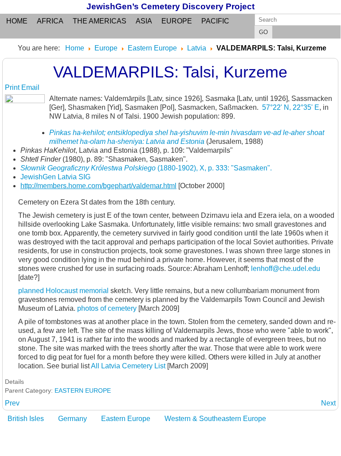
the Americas (99, 21)
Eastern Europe (125, 418)
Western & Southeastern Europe (215, 418)
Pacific (215, 21)
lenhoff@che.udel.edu (285, 268)
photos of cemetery (107, 308)
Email (30, 87)
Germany (72, 418)
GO (263, 32)
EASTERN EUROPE (83, 390)
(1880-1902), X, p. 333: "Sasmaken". (146, 168)
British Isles (26, 418)
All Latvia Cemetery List (128, 366)
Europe (176, 21)
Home (16, 21)
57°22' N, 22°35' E (290, 107)
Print (13, 87)
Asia (144, 21)
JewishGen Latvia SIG (55, 177)
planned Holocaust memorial (63, 290)
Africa (50, 21)
